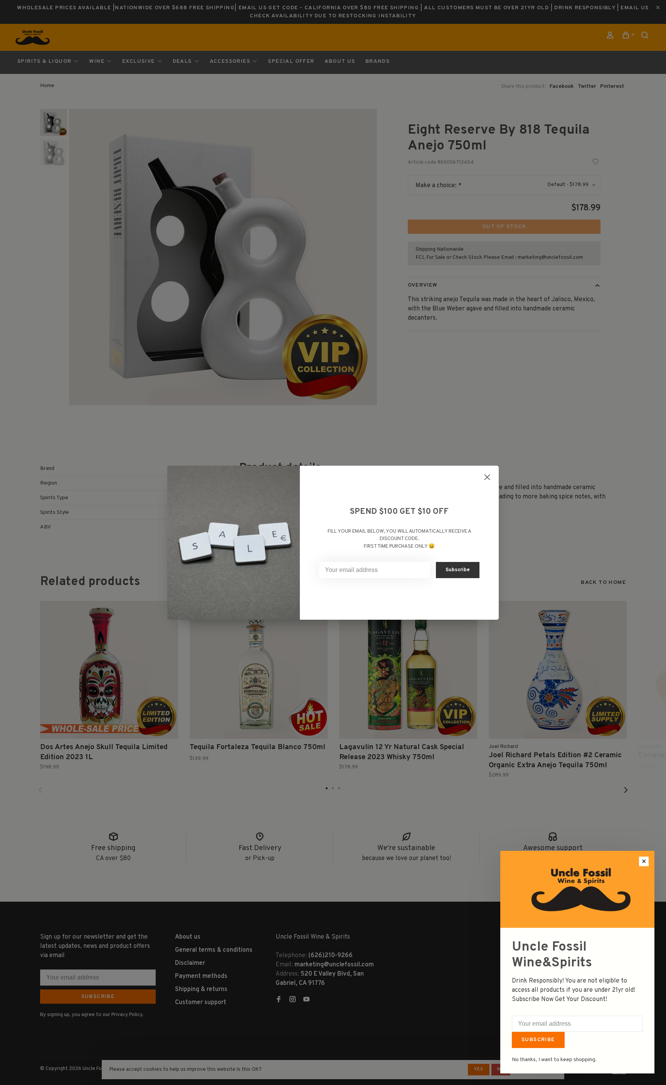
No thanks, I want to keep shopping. (554, 1059)
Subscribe (538, 1039)
